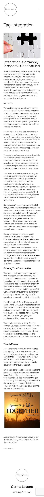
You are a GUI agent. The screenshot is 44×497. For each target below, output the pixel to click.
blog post (29, 318)
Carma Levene (22, 486)
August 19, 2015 (9, 448)
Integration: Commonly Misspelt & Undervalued (22, 64)
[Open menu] (39, 9)
